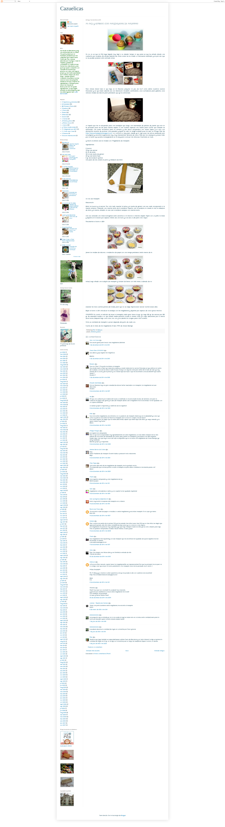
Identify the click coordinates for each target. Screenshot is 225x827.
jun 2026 (62, 352)
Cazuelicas (71, 8)
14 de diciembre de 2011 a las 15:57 (100, 515)
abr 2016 (62, 541)
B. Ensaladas (65, 104)
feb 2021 (62, 455)
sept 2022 (63, 417)
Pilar (91, 637)
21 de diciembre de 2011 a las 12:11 (100, 582)
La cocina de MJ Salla (69, 203)
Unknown (92, 562)
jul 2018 (62, 509)
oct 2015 (62, 553)
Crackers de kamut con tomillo (73, 230)
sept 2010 (63, 656)
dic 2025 (62, 361)
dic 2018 (62, 499)
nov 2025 (63, 363)
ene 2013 (62, 612)
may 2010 (63, 662)
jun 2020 (62, 472)
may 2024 (63, 381)
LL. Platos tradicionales (69, 127)
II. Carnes (64, 119)
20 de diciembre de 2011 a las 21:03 (100, 556)
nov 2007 (63, 725)
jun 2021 (62, 446)
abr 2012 (62, 624)
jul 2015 (62, 560)
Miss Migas (93, 463)
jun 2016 (62, 539)
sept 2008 (63, 704)
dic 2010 (62, 650)
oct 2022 (63, 415)
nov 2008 (63, 700)
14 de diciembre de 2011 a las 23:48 (100, 531)
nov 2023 (63, 392)
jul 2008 (62, 708)
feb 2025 (62, 371)
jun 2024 (62, 379)
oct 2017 (62, 518)
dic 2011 (62, 633)
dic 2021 (62, 436)
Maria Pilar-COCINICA (97, 350)
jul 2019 (62, 492)
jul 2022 (62, 421)
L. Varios (64, 125)
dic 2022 (62, 411)
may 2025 (63, 365)
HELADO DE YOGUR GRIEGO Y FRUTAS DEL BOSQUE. (73, 207)
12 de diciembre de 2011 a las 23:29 (100, 471)
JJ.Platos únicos (66, 123)
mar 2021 (63, 453)
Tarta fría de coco (73, 217)
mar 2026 (63, 354)
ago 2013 (62, 599)
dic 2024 (62, 375)
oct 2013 (62, 595)
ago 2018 (62, 507)
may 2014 (63, 585)
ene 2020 (63, 482)
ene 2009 (62, 696)
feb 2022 (62, 432)
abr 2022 (63, 428)
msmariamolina (94, 615)
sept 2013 (63, 597)
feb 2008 (62, 719)
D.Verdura (65, 108)
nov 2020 (63, 461)
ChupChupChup (67, 227)
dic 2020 (62, 459)
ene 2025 (63, 373)
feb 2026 (62, 356)
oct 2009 (62, 677)
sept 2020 (63, 465)
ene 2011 (62, 648)
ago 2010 (62, 658)
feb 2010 (62, 668)
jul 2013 (62, 601)
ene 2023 (63, 409)
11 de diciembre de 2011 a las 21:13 (100, 345)
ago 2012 (62, 622)
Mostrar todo (76, 256)
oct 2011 (62, 637)
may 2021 (63, 448)
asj (90, 396)
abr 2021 (62, 451)
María (91, 536)
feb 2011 (62, 645)
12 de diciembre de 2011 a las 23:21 (100, 458)
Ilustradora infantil (66, 746)
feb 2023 (62, 407)
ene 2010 (62, 671)
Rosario (92, 364)
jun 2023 (62, 398)
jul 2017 (62, 524)
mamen (92, 521)
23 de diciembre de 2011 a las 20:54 (100, 598)
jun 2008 (62, 710)
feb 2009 (62, 694)
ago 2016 (62, 534)
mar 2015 (63, 564)
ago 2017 (62, 522)
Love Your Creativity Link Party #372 (73, 157)
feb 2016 (62, 545)
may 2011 (62, 641)
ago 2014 (62, 578)
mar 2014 (63, 587)
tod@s (76, 92)
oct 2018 (62, 503)
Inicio (127, 651)
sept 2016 (63, 532)
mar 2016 (63, 543)
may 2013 (63, 604)
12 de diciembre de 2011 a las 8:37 (100, 391)
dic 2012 (62, 614)
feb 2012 (62, 629)
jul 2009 (62, 683)
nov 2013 (62, 593)
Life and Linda (66, 154)
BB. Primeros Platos (68, 106)
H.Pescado (65, 115)
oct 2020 (63, 463)
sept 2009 (63, 679)
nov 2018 (62, 501)
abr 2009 (63, 689)
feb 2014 (62, 589)
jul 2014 (62, 581)
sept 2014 (63, 576)
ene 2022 (63, 434)
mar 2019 (62, 495)
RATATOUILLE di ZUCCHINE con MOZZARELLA (73, 169)
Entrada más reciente (92, 651)
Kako (91, 414)
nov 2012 (62, 616)
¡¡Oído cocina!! (66, 245)
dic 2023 (62, 390)
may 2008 (63, 713)
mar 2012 (63, 627)
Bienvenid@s (63, 94)
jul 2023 (62, 396)
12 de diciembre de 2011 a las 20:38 (100, 444)
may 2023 (63, 400)
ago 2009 (63, 681)
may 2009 (63, 687)
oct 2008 (63, 702)
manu (91, 550)
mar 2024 (63, 386)
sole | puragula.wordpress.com (99, 499)
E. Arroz (64, 110)
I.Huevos (64, 117)
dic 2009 (62, 673)
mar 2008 (63, 717)
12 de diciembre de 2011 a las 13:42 (100, 408)
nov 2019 (62, 486)
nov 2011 (62, 635)
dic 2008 (62, 698)
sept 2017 (63, 520)
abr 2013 (62, 606)
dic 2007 (62, 723)
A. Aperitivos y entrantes (69, 102)
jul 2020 (62, 469)
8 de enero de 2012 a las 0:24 (98, 609)
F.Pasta (64, 112)
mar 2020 (63, 478)
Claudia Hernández (95, 383)
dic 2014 (62, 570)
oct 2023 (63, 394)
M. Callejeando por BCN (69, 129)
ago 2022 (63, 419)
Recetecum (65, 142)
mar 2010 (63, 666)
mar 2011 (62, 643)
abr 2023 (63, 402)
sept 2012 (63, 620)
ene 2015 (62, 568)
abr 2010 (62, 664)
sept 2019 (63, 490)
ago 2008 (63, 706)
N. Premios (65, 133)
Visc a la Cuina (94, 340)
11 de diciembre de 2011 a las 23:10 (100, 358)
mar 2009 (63, 692)
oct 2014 (62, 574)
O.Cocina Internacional (69, 135)
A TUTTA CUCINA (67, 167)
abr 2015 (62, 562)
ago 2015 (62, 557)
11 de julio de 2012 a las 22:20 (98, 643)
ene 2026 (63, 358)
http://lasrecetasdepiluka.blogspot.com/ (99, 133)
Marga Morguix (94, 431)
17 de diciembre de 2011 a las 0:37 (100, 544)
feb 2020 (62, 480)
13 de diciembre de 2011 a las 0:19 (99, 483)
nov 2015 (62, 551)
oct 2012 (62, 618)
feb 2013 (62, 610)
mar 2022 (63, 430)
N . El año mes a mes (68, 131)
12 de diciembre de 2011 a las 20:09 (100, 425)
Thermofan (65, 191)
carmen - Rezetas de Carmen (99, 603)
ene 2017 (62, 528)
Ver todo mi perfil (72, 26)
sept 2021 (63, 442)
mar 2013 (63, 608)
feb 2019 (62, 497)
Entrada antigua (159, 651)
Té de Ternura (66, 179)
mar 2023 (63, 405)
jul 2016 (62, 537)
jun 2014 (62, 583)
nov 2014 (62, 572)
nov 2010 (62, 652)
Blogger (123, 815)
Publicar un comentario (95, 647)
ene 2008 (63, 721)
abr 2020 (63, 476)
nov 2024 (63, 377)
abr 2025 (63, 367)
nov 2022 (63, 413)
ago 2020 (63, 467)
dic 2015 (62, 549)
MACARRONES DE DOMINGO (73, 181)
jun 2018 (62, 511)
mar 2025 (63, 369)
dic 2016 (62, 530)
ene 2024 (63, 388)
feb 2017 (62, 526)
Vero (91, 489)
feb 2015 (62, 566)
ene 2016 (62, 547)
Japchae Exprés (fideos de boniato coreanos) (74, 146)
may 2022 (63, 425)
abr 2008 (63, 715)
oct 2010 (62, 654)
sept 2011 (62, 639)
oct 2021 (62, 440)
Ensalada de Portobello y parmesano (73, 194)
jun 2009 (62, 685)
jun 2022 (62, 423)
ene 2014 (62, 591)
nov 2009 (62, 675)
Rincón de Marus (95, 509)
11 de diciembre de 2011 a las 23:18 (100, 377)
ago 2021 (62, 444)
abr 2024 (63, 384)
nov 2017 (62, 516)
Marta (92, 477)
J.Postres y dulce (96, 332)
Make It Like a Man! (68, 239)
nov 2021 (62, 438)
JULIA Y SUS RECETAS (68, 215)
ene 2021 (62, 457)
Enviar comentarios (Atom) (102, 654)
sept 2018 (63, 505)
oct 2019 (62, 488)
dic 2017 (62, 513)
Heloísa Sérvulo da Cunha (97, 449)
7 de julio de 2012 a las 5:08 (98, 621)
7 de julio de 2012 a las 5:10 (98, 632)
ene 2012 (62, 631)
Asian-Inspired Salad (68, 241)
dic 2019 (62, 484)
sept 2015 (63, 555)
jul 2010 (62, 660)
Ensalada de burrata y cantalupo (73, 248)
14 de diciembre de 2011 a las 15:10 (100, 504)
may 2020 (63, 474)
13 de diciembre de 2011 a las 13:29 (100, 493)
